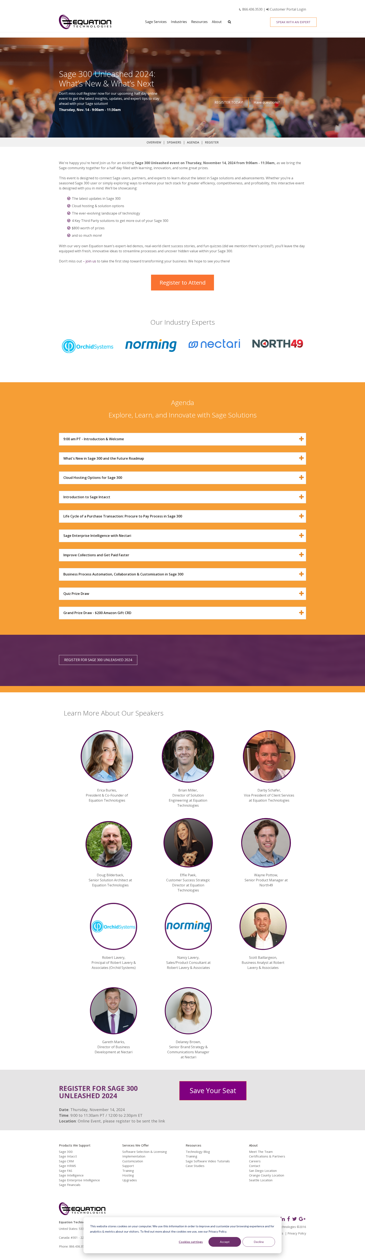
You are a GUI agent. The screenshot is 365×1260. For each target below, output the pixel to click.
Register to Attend (182, 282)
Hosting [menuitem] (128, 1175)
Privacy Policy (296, 1233)
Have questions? (267, 102)
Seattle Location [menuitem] (260, 1180)
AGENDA (193, 142)
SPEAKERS (174, 142)
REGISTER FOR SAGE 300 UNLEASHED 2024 (98, 660)
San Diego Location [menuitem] (263, 1170)
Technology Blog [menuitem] (198, 1151)
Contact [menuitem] (254, 1166)
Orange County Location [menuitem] (266, 1175)
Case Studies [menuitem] (195, 1166)
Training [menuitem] (128, 1170)
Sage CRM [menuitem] (66, 1161)
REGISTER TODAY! (229, 102)
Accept (225, 1242)
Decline (259, 1242)
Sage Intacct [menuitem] (68, 1156)
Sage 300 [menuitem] (66, 1151)
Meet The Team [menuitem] (261, 1151)
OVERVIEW (154, 142)
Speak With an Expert (293, 22)
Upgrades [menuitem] (129, 1180)
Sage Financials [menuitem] (69, 1185)
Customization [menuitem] (132, 1161)
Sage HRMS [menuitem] (67, 1166)
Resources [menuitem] (199, 21)
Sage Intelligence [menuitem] (71, 1175)
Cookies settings (191, 1242)
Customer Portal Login (287, 9)
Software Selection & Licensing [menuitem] (144, 1151)
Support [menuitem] (128, 1166)
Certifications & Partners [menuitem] (267, 1156)
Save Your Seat (213, 1090)
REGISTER (212, 142)
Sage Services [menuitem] (156, 21)
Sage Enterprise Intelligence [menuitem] (79, 1180)
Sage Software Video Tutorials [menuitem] (208, 1161)
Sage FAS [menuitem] (65, 1170)
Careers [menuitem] (255, 1161)
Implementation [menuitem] (133, 1156)
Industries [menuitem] (179, 21)
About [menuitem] (217, 21)
